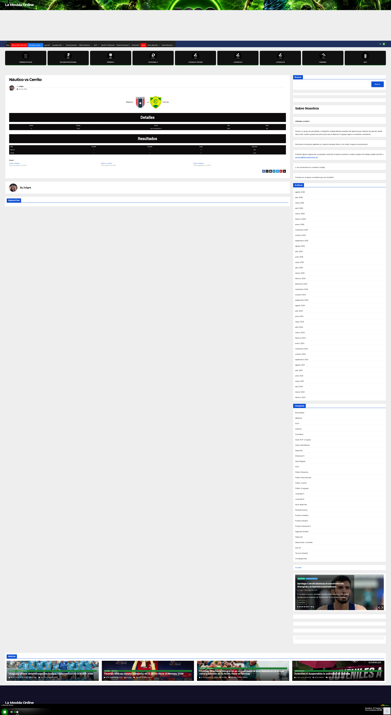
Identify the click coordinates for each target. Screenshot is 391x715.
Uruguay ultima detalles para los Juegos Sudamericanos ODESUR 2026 (51, 673)
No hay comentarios (49, 677)
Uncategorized (301, 559)
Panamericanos (301, 510)
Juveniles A (299, 494)
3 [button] (301, 606)
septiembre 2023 (301, 360)
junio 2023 (299, 376)
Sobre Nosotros (167, 45)
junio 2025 (299, 257)
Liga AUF (47, 45)
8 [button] (309, 606)
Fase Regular (300, 461)
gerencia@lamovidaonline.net (306, 157)
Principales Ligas (34, 45)
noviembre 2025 (301, 230)
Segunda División (302, 532)
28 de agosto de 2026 (19, 677)
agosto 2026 (300, 192)
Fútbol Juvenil (300, 483)
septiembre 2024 (302, 300)
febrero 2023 (300, 397)
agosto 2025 (300, 246)
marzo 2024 (300, 332)
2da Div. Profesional (107, 45)
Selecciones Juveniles (304, 542)
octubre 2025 (300, 235)
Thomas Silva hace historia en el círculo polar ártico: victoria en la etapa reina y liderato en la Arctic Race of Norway (241, 672)
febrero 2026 (300, 219)
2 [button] (299, 606)
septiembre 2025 (301, 241)
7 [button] (308, 606)
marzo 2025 (300, 273)
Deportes (299, 450)
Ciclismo (298, 429)
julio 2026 (299, 197)
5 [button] (304, 606)
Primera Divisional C (123, 45)
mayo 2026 (299, 203)
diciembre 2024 (301, 284)
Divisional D (135, 45)
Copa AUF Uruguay (303, 440)
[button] (380, 44)
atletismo (298, 418)
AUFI (95, 45)
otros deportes (301, 505)
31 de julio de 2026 (303, 677)
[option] (339, 592)
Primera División (301, 521)
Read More (302, 602)
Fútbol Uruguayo (302, 488)
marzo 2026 (300, 214)
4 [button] (302, 606)
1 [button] (297, 606)
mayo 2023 (299, 381)
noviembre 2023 (301, 349)
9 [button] (311, 606)
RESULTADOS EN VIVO (19, 45)
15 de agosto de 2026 (209, 677)
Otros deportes (152, 45)
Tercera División (71, 45)
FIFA (297, 467)
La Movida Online (19, 5)
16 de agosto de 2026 (114, 677)
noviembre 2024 (301, 289)
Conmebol (299, 434)
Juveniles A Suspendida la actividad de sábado (322, 673)
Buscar (298, 77)
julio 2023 (299, 370)
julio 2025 (299, 251)
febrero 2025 (300, 278)
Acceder (298, 568)
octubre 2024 (300, 295)
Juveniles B (299, 499)
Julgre (21, 86)
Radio (143, 45)
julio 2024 (299, 311)
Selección (299, 537)
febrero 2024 (300, 338)
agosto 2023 (300, 365)
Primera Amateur (302, 515)
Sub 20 (298, 548)
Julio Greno (319, 677)
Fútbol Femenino (84, 45)
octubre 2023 (300, 354)
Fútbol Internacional (303, 477)
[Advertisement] (195, 25)
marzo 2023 (300, 392)
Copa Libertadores (302, 445)
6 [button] (306, 606)
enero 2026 (299, 224)
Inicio (8, 45)
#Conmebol (299, 413)
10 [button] (313, 607)
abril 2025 (299, 268)
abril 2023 (299, 387)
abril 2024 (299, 327)
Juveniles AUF (57, 45)
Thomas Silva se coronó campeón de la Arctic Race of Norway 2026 (143, 673)
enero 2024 (299, 343)
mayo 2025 (299, 262)
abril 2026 (299, 208)
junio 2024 (299, 316)
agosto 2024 (300, 305)
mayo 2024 (299, 322)
